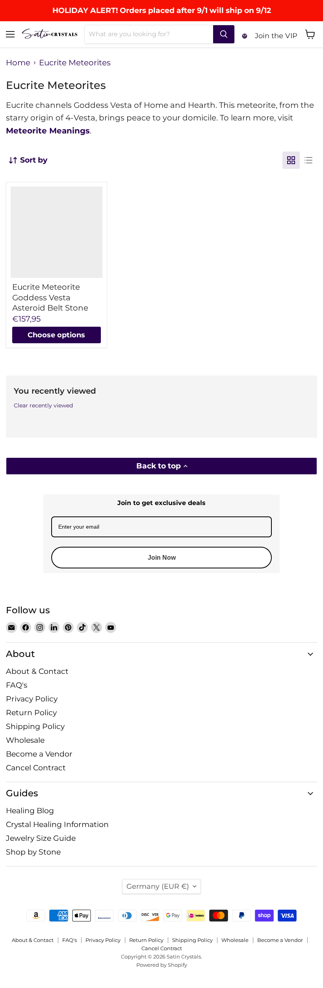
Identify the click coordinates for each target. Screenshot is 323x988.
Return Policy (31, 712)
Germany (157, 886)
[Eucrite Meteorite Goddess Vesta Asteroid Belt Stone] (56, 232)
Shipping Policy (35, 726)
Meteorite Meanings (48, 130)
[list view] (308, 160)
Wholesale (25, 740)
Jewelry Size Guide (41, 838)
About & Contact (37, 671)
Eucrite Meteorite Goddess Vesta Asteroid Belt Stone (50, 297)
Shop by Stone (33, 852)
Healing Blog (30, 810)
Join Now (162, 557)
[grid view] (291, 160)
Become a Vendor (39, 754)
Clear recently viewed (43, 405)
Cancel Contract (36, 767)
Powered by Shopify (161, 965)
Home (18, 62)
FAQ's (16, 685)
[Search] (223, 34)
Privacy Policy (32, 698)
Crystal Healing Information (57, 824)
